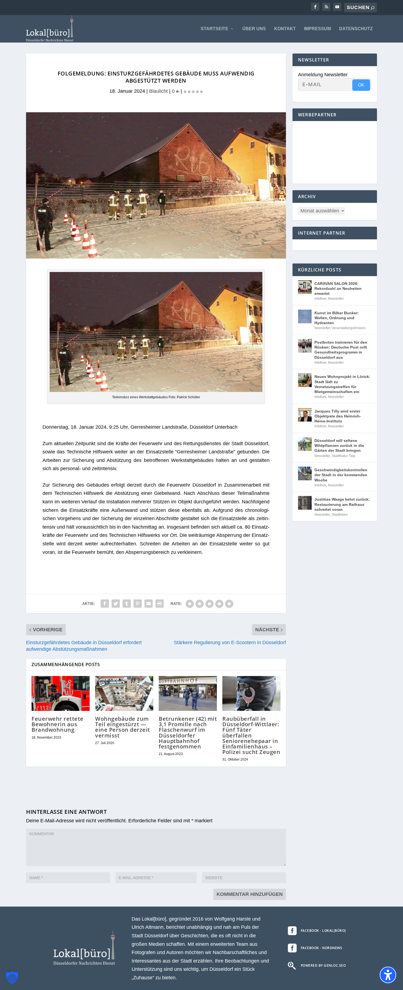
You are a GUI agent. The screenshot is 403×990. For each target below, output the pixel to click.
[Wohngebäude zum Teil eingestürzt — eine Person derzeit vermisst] (124, 693)
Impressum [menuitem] (317, 29)
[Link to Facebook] (315, 7)
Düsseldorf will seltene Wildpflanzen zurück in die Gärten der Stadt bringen (339, 445)
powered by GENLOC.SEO (323, 965)
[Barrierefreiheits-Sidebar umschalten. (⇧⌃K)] (388, 975)
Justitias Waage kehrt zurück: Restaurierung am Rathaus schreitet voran (342, 504)
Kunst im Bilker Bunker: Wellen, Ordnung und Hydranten (336, 318)
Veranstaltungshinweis (348, 328)
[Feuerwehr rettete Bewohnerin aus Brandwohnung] (61, 693)
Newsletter (336, 299)
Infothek (320, 299)
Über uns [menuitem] (254, 29)
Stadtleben (340, 515)
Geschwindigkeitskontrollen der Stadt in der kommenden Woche (340, 475)
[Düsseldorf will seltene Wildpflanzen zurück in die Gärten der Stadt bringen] (305, 444)
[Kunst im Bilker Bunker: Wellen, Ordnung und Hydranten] (305, 316)
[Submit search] (372, 8)
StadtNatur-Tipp (343, 456)
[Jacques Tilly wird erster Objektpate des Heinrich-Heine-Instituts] (305, 415)
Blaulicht (158, 91)
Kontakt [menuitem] (285, 29)
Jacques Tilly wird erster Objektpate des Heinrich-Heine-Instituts (337, 416)
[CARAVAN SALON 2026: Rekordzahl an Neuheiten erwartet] (305, 287)
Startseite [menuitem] (214, 29)
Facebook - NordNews (321, 948)
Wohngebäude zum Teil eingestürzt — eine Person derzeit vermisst (122, 727)
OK (361, 85)
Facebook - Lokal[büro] (323, 930)
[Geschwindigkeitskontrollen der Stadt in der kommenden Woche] (305, 473)
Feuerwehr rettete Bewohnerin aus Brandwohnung (58, 724)
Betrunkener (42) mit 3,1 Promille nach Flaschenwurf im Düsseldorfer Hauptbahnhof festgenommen (188, 732)
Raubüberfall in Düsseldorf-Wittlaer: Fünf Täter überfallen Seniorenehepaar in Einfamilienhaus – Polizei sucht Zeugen (251, 735)
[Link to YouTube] (337, 7)
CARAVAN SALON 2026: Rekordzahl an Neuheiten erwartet (338, 288)
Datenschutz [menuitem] (356, 29)
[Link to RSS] (326, 7)
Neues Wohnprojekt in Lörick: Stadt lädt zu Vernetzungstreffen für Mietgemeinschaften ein (342, 384)
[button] (12, 978)
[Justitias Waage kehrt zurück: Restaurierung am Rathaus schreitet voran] (305, 503)
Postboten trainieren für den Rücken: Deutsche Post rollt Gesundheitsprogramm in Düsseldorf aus (340, 350)
